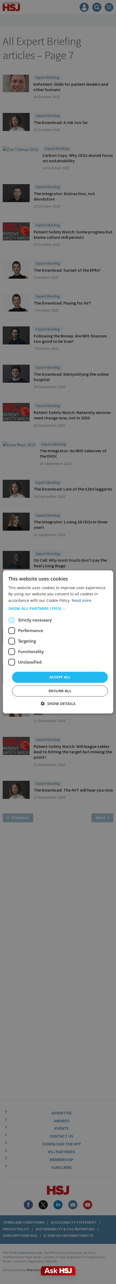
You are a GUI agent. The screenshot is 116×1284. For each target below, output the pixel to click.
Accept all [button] (59, 677)
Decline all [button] (60, 691)
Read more (81, 600)
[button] (58, 608)
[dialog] (58, 641)
